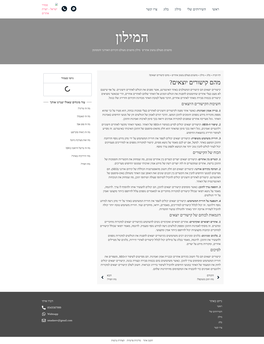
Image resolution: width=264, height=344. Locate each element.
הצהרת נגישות (118, 340)
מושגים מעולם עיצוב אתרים (157, 50)
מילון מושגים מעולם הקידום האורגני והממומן (116, 50)
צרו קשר (151, 9)
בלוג (166, 9)
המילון (132, 37)
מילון (178, 9)
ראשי (215, 9)
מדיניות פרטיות (134, 340)
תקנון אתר (148, 340)
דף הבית (217, 75)
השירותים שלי (196, 9)
